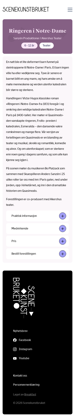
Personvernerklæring (26, 385)
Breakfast (30, 394)
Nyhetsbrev (20, 331)
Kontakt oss (20, 375)
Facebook (25, 340)
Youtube (24, 358)
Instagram (25, 349)
